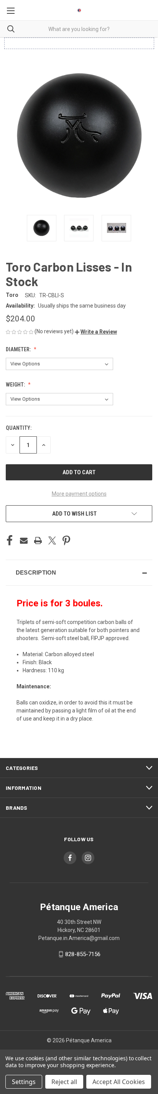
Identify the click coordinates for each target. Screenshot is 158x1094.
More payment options (79, 494)
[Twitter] (52, 540)
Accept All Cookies (118, 1082)
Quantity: (18, 428)
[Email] (24, 540)
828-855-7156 (82, 954)
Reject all (64, 1082)
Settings (24, 1082)
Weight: (16, 385)
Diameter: (19, 349)
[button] (96, 332)
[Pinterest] (66, 540)
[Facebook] (9, 540)
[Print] (38, 540)
